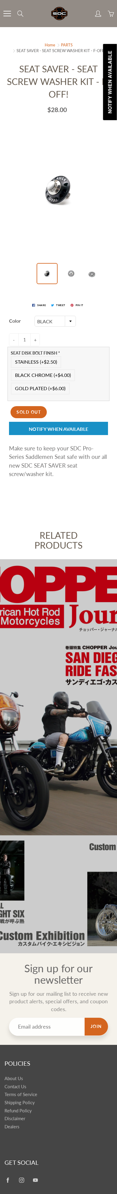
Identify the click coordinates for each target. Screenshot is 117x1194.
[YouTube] (35, 1180)
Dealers (12, 1126)
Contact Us (15, 1086)
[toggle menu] (7, 13)
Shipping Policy (19, 1102)
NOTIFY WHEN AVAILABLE (58, 429)
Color (15, 321)
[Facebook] (7, 1180)
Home (50, 44)
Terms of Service (20, 1094)
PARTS (67, 44)
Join (96, 1026)
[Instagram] (21, 1180)
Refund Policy (18, 1110)
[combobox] (55, 321)
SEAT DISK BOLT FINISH (35, 353)
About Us (13, 1078)
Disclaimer (14, 1118)
